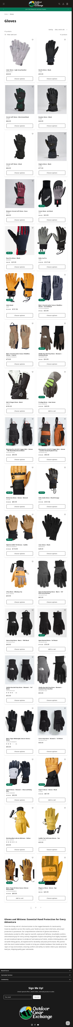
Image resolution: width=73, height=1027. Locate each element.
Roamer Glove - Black (45, 117)
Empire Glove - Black (45, 164)
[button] (4, 4)
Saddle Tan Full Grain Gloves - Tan (49, 838)
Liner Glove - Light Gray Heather (16, 70)
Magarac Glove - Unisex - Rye (48, 888)
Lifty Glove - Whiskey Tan (14, 592)
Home (6, 14)
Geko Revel (9, 305)
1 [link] (31, 907)
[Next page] (41, 907)
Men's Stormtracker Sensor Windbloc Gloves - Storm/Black (50, 305)
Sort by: (51, 29)
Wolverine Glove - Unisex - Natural (17, 498)
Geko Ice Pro (43, 258)
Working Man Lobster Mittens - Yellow (18, 838)
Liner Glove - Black (44, 545)
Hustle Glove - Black (45, 70)
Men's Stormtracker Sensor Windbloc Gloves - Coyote (18, 354)
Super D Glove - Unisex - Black (48, 790)
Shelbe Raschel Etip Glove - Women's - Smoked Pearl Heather (50, 688)
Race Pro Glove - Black (13, 258)
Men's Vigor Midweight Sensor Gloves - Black (18, 739)
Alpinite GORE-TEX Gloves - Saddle (17, 545)
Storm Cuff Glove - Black (14, 164)
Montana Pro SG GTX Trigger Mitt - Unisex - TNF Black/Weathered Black (19, 450)
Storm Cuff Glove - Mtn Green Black (17, 117)
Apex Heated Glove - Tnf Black (48, 640)
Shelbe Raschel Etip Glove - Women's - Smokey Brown (50, 354)
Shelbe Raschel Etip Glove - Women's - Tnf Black (19, 688)
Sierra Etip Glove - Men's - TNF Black (17, 640)
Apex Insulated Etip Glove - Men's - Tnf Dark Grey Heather (51, 592)
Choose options (19, 79)
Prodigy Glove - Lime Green (47, 402)
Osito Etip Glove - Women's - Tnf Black (51, 738)
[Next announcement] (68, 9)
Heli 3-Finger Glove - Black (14, 402)
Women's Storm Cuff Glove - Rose (17, 211)
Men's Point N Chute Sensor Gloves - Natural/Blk (17, 888)
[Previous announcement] (3, 9)
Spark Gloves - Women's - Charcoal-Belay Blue (19, 790)
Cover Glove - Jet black (46, 211)
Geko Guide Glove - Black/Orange (49, 498)
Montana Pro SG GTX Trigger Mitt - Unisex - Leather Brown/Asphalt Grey (52, 450)
